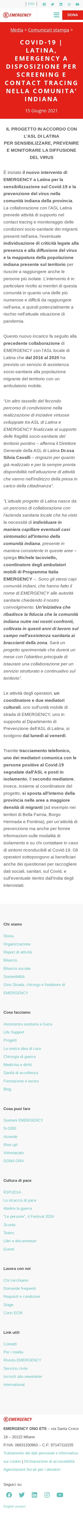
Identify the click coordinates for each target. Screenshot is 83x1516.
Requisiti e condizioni (21, 1296)
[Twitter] (52, 4)
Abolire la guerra (17, 1208)
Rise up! (10, 1145)
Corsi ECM (12, 1313)
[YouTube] (77, 4)
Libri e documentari (19, 1241)
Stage (8, 1305)
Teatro (8, 1233)
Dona (73, 15)
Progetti (10, 1040)
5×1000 (9, 1128)
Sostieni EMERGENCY (23, 1120)
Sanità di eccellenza (20, 1073)
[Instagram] (69, 4)
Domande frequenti (19, 1288)
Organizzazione (16, 944)
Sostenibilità (13, 976)
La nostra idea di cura (22, 1048)
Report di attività (17, 952)
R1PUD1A (12, 1192)
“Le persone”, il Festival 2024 (28, 1216)
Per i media (13, 1352)
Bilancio (10, 960)
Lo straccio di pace (19, 1200)
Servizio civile (15, 1368)
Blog (7, 1089)
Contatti (10, 1344)
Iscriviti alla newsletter (22, 1376)
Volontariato (13, 1153)
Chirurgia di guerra (19, 1056)
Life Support (13, 1032)
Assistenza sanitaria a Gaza (27, 1024)
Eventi (8, 1249)
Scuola (9, 1225)
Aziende (10, 1137)
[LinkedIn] (61, 4)
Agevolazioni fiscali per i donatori (31, 1469)
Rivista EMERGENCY (22, 1360)
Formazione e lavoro (21, 1081)
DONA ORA (13, 1161)
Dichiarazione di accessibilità (49, 1461)
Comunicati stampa (48, 30)
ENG (31, 4)
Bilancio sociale (16, 968)
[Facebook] (44, 4)
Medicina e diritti (17, 1065)
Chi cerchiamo (15, 1280)
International (14, 1384)
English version (14, 1506)
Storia (8, 936)
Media (16, 30)
